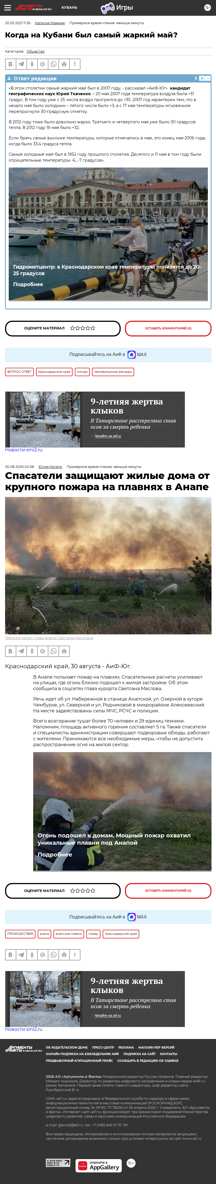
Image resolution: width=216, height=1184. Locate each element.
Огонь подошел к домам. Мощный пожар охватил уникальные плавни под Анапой (114, 839)
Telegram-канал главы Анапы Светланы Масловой (49, 638)
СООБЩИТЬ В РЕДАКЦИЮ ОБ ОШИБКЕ (148, 1061)
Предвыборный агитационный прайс (79, 1061)
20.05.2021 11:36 (17, 23)
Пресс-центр (103, 1047)
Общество (36, 51)
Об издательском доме (67, 1047)
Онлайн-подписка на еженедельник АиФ (82, 1054)
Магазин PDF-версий (156, 1047)
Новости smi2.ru (23, 449)
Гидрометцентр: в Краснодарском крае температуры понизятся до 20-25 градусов (107, 270)
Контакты (168, 1054)
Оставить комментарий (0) (168, 328)
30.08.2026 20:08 (19, 467)
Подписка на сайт (139, 1054)
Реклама (126, 1047)
